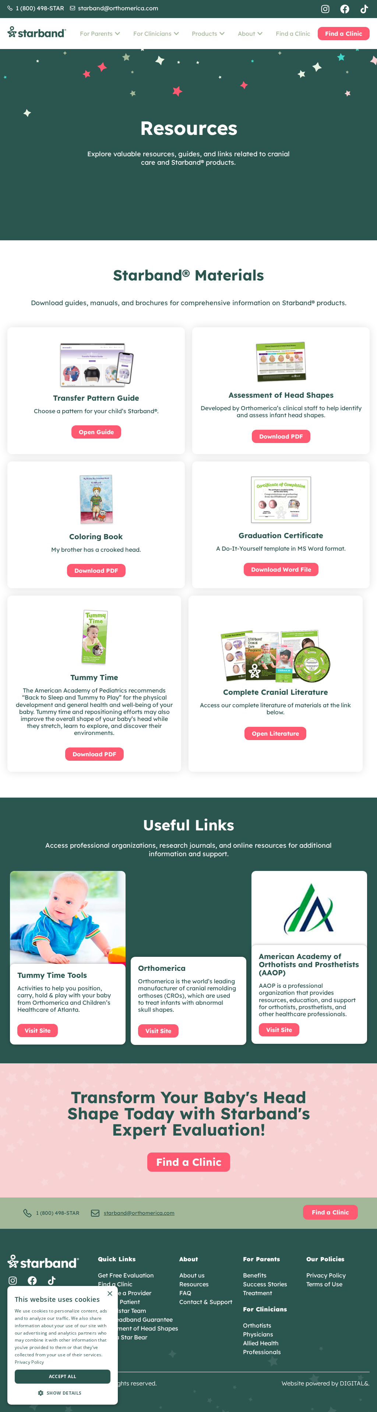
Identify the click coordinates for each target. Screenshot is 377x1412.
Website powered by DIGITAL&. (326, 1383)
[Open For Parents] (117, 33)
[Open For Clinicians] (176, 33)
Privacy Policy (29, 1362)
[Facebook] (344, 9)
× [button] (109, 1294)
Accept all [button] (63, 1376)
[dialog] (62, 1345)
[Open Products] (222, 33)
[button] (62, 1392)
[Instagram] (325, 9)
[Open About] (260, 33)
